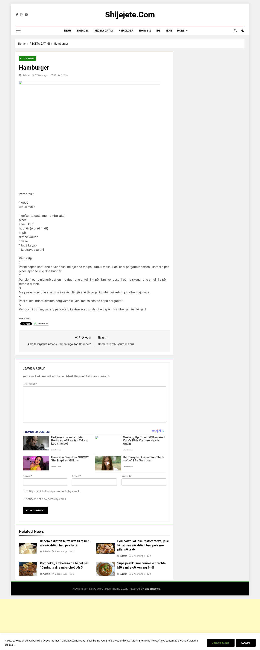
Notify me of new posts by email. (46, 499)
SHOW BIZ (145, 30)
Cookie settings (220, 642)
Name (27, 476)
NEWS (67, 30)
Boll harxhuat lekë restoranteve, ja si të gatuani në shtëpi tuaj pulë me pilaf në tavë (143, 545)
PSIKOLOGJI (126, 30)
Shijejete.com (130, 14)
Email (76, 476)
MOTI (169, 30)
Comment (30, 384)
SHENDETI (83, 30)
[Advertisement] (130, 624)
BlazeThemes (152, 588)
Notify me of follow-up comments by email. (53, 491)
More (180, 30)
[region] (130, 641)
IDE (158, 30)
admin (26, 75)
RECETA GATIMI (103, 30)
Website (126, 476)
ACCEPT (245, 642)
